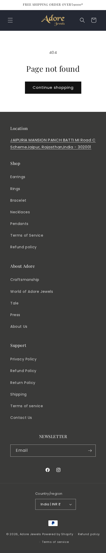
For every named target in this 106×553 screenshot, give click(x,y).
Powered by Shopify (57, 534)
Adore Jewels (30, 534)
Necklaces (20, 212)
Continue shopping (53, 87)
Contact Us (21, 417)
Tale (14, 303)
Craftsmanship (24, 279)
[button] (10, 20)
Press (15, 314)
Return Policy (23, 382)
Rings (15, 188)
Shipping (18, 394)
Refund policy (23, 247)
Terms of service (26, 406)
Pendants (19, 223)
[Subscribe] (89, 451)
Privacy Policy (23, 359)
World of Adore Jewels (31, 291)
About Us (19, 326)
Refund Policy (23, 370)
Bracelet (18, 200)
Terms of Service (26, 235)
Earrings (17, 176)
